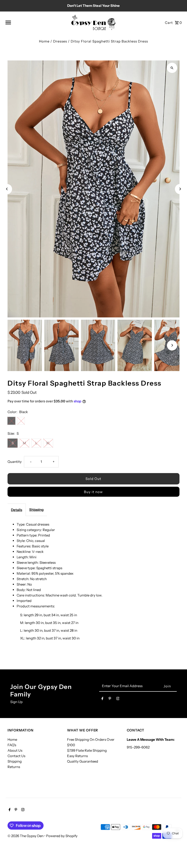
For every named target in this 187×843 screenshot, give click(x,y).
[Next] (180, 189)
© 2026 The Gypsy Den (26, 836)
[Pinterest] (110, 699)
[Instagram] (117, 699)
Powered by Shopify (62, 836)
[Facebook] (102, 699)
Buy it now (93, 492)
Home (44, 41)
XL (48, 443)
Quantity (15, 461)
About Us (15, 750)
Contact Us (16, 756)
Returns (14, 767)
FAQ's (12, 745)
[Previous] (7, 189)
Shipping (36, 509)
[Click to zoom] (172, 68)
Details (16, 510)
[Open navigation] (36, 22)
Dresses (60, 41)
